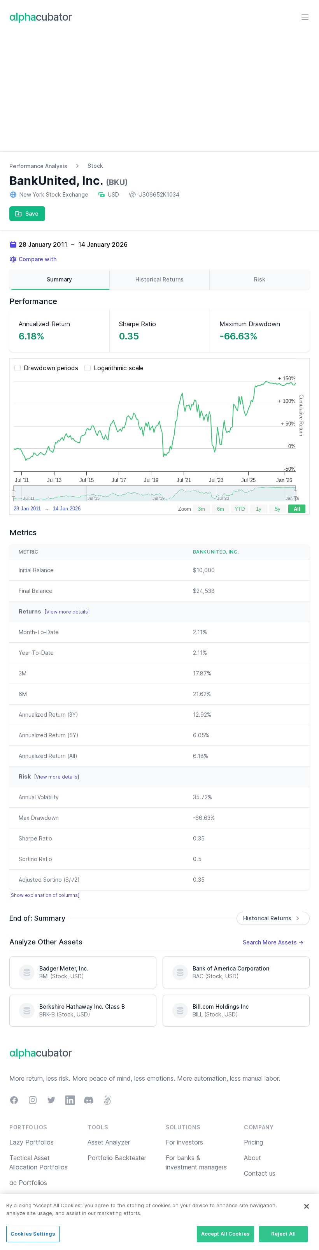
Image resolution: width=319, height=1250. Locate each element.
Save (32, 213)
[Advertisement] (159, 93)
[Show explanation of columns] (44, 895)
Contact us (259, 1173)
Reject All (283, 1234)
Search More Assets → (273, 942)
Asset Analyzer (109, 1142)
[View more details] (67, 612)
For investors (184, 1142)
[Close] (306, 1206)
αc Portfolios (28, 1183)
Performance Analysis (38, 166)
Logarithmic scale (119, 368)
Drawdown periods (51, 368)
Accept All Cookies (225, 1234)
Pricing (253, 1142)
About (252, 1158)
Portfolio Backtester (117, 1158)
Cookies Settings (33, 1234)
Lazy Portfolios (31, 1142)
